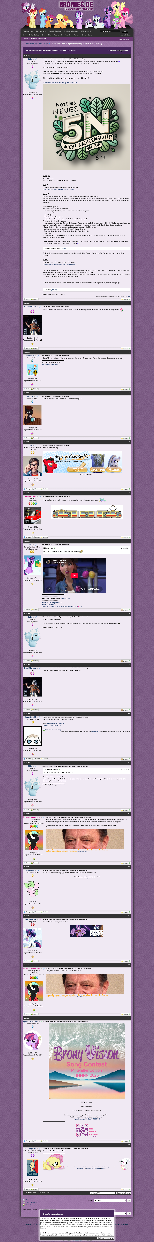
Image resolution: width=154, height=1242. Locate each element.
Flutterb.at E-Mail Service (55, 723)
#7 (129, 541)
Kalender (68, 35)
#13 (129, 866)
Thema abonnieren (31, 1202)
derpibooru (46, 364)
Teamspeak (58, 35)
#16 (129, 1018)
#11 (129, 762)
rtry (30, 445)
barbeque (30, 356)
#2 (129, 303)
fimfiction (54, 364)
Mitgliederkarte (41, 31)
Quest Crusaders (30, 1021)
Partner (76, 35)
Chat (49, 35)
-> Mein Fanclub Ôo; (49, 604)
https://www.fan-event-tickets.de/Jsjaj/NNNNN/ (59, 264)
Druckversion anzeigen (32, 1199)
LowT (30, 545)
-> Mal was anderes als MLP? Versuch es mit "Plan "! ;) (62, 606)
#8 (129, 613)
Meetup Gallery (34, 35)
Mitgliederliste (28, 31)
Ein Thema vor (44, 1193)
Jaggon (30, 396)
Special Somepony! (82, 851)
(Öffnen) (63, 248)
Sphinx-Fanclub (112, 1167)
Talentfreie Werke (102, 1167)
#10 (129, 713)
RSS (126, 1224)
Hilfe (122, 1224)
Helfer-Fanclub (89, 1168)
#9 (129, 664)
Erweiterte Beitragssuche (118, 50)
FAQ (24, 35)
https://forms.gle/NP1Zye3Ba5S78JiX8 (87, 1119)
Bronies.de (30, 44)
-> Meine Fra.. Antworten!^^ (52, 602)
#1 (129, 55)
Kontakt (28, 1224)
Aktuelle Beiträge (55, 31)
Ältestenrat (97, 1168)
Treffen (45, 44)
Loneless (30, 870)
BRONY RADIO (86, 31)
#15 (129, 964)
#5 (129, 441)
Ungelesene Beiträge (71, 31)
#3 (129, 352)
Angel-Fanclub (81, 1168)
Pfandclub (103, 1168)
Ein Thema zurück (31, 1193)
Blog (43, 35)
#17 (129, 1144)
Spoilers (28, 1204)
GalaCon (80, 1167)
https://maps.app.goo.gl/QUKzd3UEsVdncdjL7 (59, 189)
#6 (129, 492)
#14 (129, 915)
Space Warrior (30, 919)
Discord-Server (87, 35)
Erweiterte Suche (125, 35)
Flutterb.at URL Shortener (52, 726)
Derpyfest (94, 1167)
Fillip (30, 59)
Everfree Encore (87, 1167)
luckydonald (30, 717)
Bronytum (38, 44)
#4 (129, 392)
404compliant (30, 1148)
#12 (129, 813)
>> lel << (87, 879)
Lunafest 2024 (65, 598)
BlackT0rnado (30, 307)
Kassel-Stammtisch (72, 1167)
